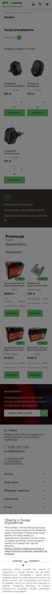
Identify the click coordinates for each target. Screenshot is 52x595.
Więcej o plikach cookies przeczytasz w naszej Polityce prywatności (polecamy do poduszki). (26, 551)
